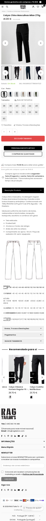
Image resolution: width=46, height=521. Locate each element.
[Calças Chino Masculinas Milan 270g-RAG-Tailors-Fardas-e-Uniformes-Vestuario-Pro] (17, 73)
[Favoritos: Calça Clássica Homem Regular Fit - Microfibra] (5, 374)
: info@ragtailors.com (15, 431)
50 (11, 112)
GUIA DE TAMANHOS (13, 341)
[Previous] (5, 43)
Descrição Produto (13, 190)
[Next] (40, 43)
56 (30, 112)
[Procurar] (7, 7)
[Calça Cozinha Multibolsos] (33, 369)
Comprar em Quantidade (23, 154)
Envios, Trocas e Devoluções (28, 125)
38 (10, 106)
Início (3, 11)
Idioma (12, 520)
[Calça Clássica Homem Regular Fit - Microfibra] (12, 369)
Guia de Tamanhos (24, 100)
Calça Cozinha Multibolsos (30, 388)
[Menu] (2, 7)
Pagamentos (10, 335)
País (13, 516)
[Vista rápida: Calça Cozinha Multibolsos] (26, 380)
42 (23, 106)
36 (4, 106)
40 (17, 106)
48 (4, 112)
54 (23, 112)
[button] (42, 7)
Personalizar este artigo (23, 148)
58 (36, 112)
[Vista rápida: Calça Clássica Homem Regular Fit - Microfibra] (5, 380)
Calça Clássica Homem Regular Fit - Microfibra (11, 388)
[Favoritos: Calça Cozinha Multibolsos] (26, 374)
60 (4, 118)
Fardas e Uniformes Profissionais (18, 11)
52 (17, 112)
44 (30, 106)
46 (36, 106)
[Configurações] (33, 7)
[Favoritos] (38, 7)
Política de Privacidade (33, 474)
